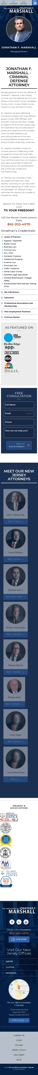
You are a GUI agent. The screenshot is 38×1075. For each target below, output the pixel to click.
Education (9, 298)
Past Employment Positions (17, 312)
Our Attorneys (17, 445)
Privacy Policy (19, 1050)
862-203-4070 (19, 224)
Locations (13, 3)
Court (19, 1040)
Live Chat (23, 3)
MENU (35, 1)
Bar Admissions (11, 292)
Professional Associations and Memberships (18, 304)
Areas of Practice (12, 237)
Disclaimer (19, 1055)
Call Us (4, 3)
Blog (19, 1060)
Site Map (19, 1045)
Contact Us (19, 1035)
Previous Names (12, 317)
